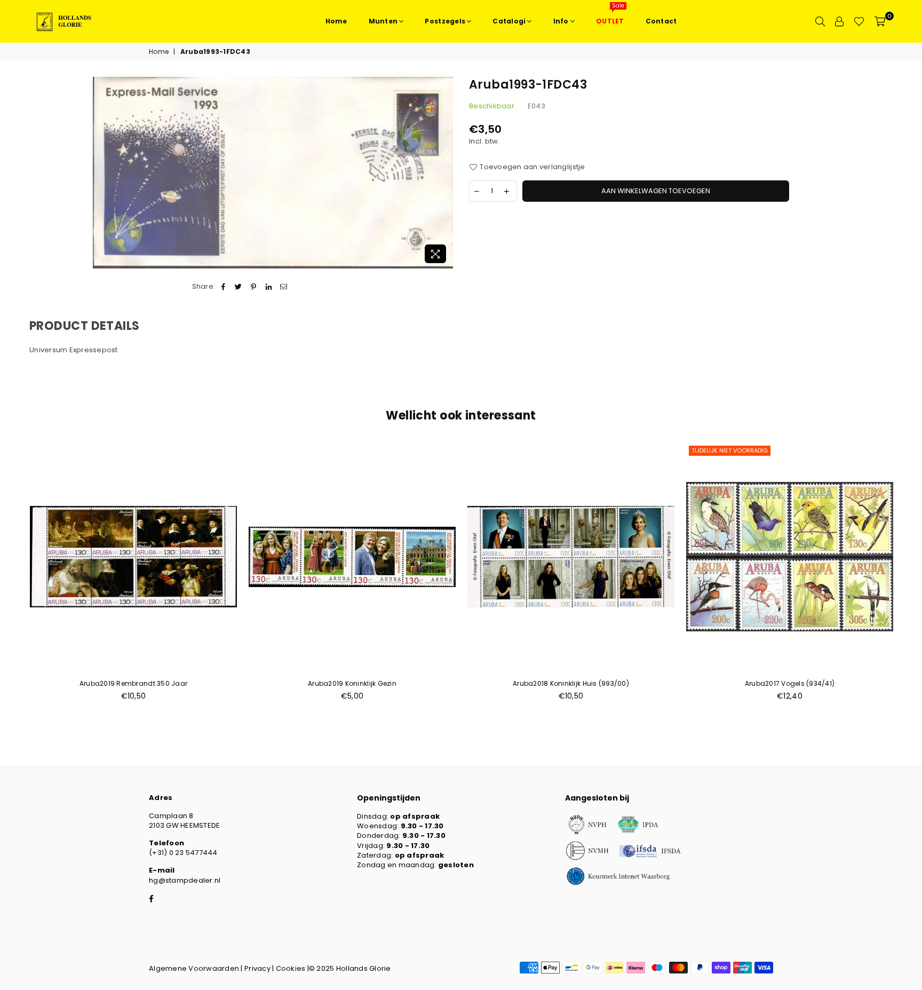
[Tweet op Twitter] (239, 286)
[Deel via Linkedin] (269, 286)
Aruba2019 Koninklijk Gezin (352, 683)
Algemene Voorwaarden (194, 968)
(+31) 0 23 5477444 (183, 853)
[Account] (839, 21)
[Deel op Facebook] (223, 286)
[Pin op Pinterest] (254, 286)
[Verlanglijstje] (859, 21)
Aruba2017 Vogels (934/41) (790, 683)
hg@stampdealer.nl (184, 880)
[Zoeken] (820, 21)
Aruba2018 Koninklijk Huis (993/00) (571, 683)
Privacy (257, 968)
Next (910, 577)
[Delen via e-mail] (284, 286)
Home (159, 51)
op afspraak (415, 816)
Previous (12, 577)
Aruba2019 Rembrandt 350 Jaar (133, 683)
